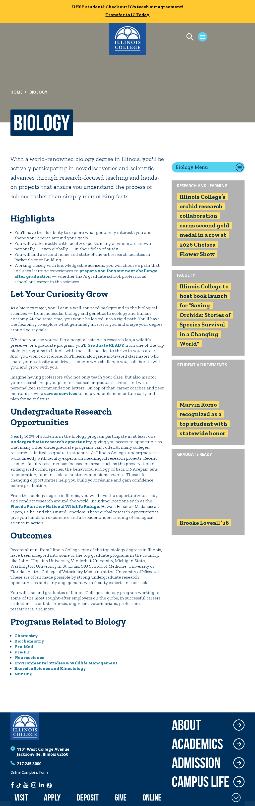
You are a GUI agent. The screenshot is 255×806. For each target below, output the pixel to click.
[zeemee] (49, 785)
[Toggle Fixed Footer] (236, 797)
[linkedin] (41, 785)
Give (121, 797)
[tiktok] (18, 785)
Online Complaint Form (29, 772)
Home (16, 92)
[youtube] (26, 785)
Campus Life (200, 781)
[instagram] (33, 785)
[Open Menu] (194, 37)
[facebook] (12, 785)
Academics (197, 743)
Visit (21, 797)
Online (151, 797)
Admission (196, 762)
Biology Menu (192, 167)
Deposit (87, 797)
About (186, 724)
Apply (52, 797)
